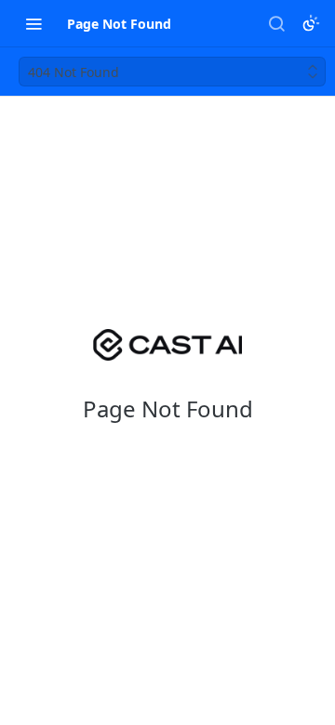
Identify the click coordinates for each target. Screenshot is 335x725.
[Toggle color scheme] (311, 23)
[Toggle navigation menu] (33, 23)
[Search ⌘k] (276, 23)
